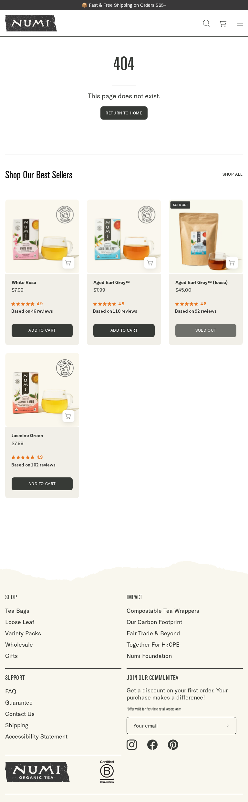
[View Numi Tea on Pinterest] (173, 744)
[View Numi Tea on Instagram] (132, 744)
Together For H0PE (153, 644)
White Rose (24, 282)
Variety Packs (23, 633)
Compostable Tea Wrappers (163, 610)
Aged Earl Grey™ (111, 282)
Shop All (232, 174)
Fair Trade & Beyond (153, 633)
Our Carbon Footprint (154, 622)
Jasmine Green (27, 435)
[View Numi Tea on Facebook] (152, 744)
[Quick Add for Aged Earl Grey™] (150, 263)
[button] (206, 23)
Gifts (11, 656)
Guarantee (19, 702)
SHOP (11, 597)
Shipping (16, 725)
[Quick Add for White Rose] (68, 263)
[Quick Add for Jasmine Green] (68, 416)
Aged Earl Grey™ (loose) (201, 282)
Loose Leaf (19, 622)
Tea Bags (17, 610)
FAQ (10, 691)
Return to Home (124, 113)
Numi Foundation (149, 656)
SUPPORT (15, 677)
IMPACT (134, 597)
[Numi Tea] (31, 23)
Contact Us (20, 714)
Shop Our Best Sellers (38, 175)
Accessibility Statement (36, 736)
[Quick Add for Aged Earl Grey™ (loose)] (232, 263)
